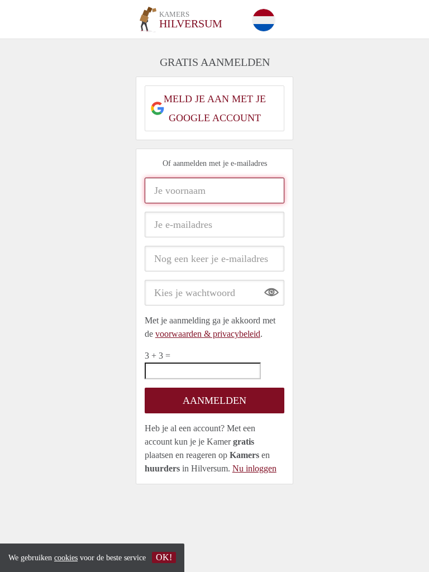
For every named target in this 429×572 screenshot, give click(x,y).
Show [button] (271, 289)
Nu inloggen (254, 468)
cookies (66, 558)
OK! (164, 557)
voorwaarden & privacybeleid (207, 334)
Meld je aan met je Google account (215, 108)
